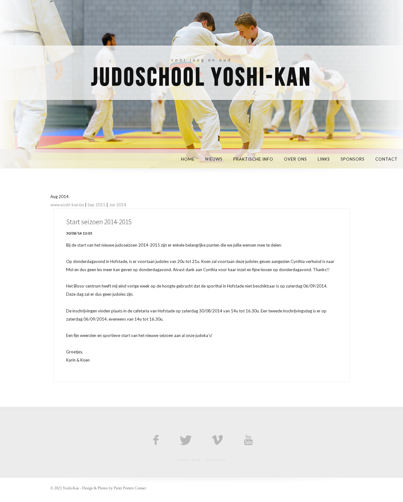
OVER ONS (295, 159)
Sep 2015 (96, 204)
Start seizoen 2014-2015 (99, 222)
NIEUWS (214, 159)
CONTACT (386, 159)
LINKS (324, 159)
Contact (140, 488)
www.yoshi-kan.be (67, 204)
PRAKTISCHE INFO (253, 159)
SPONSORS (353, 159)
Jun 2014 (117, 204)
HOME (188, 159)
